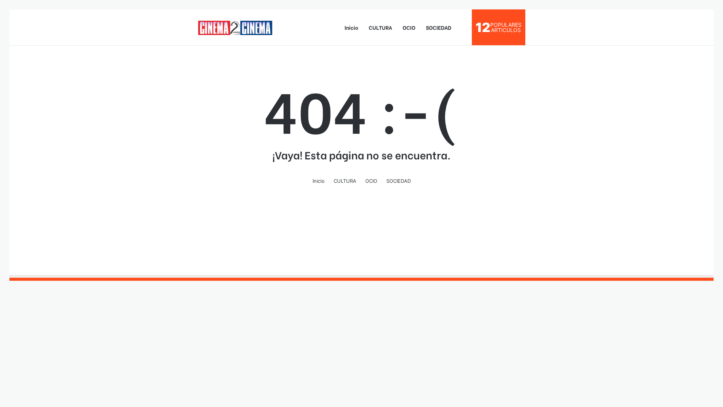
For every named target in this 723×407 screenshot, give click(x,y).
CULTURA (380, 27)
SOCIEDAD (438, 27)
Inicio (351, 27)
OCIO (409, 27)
